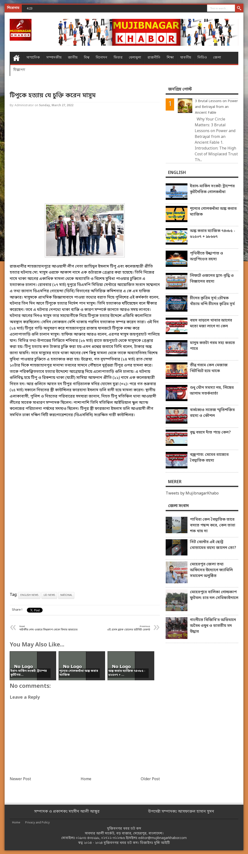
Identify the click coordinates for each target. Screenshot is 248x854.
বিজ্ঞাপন (19, 69)
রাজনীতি (153, 57)
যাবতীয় (185, 57)
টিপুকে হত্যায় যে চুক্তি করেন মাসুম (53, 96)
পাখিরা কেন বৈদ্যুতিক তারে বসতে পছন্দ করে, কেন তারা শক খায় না (212, 525)
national (66, 595)
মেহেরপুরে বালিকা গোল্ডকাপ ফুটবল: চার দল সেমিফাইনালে (214, 595)
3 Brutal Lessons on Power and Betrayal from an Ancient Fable (216, 107)
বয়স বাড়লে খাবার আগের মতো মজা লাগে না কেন (211, 323)
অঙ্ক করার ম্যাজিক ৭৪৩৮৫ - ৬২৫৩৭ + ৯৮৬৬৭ (212, 234)
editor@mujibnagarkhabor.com (162, 838)
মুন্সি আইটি (162, 843)
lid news (49, 595)
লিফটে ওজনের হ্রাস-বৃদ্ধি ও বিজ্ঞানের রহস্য (212, 278)
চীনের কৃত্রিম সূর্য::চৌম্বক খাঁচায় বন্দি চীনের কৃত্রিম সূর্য (212, 301)
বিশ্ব (86, 57)
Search (239, 8)
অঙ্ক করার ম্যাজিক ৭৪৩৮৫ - (57, 8)
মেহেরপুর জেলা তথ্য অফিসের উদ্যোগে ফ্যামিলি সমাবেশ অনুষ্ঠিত (211, 570)
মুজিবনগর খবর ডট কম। (121, 843)
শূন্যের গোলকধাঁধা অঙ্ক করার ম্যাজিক (213, 211)
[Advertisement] (85, 156)
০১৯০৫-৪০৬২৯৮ (87, 838)
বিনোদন (101, 57)
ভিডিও (202, 57)
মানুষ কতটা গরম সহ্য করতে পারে (212, 346)
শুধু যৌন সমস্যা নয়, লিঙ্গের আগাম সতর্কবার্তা (212, 390)
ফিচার (118, 57)
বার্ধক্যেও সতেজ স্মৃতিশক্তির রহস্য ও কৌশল (212, 413)
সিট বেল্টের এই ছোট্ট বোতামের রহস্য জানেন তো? (213, 545)
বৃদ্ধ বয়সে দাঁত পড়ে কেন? (210, 432)
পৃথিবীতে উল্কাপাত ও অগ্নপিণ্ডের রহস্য (206, 256)
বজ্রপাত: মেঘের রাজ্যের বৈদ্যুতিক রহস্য (209, 457)
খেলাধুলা (135, 57)
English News (29, 595)
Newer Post (20, 779)
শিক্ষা (170, 57)
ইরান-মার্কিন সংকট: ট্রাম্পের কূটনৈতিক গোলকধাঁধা (212, 189)
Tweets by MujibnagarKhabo (192, 493)
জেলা (217, 57)
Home (16, 58)
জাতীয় (73, 57)
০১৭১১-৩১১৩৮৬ (113, 838)
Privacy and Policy (37, 823)
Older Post (150, 779)
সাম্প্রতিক (33, 57)
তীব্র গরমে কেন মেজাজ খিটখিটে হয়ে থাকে (209, 368)
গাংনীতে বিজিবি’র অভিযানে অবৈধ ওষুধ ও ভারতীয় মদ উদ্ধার (213, 625)
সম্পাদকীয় (54, 57)
